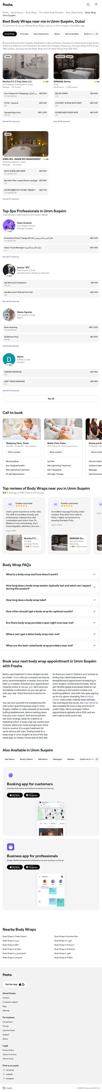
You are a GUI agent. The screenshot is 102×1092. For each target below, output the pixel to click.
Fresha (16, 677)
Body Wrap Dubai (74, 12)
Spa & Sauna (17, 12)
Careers (6, 998)
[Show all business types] (97, 759)
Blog (4, 1006)
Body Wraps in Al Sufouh (64, 949)
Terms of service (9, 1054)
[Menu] (96, 4)
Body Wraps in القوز (62, 953)
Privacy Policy (8, 1050)
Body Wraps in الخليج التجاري (14, 953)
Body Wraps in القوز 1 (63, 941)
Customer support (10, 1002)
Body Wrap (31, 12)
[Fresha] (8, 4)
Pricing (5, 1026)
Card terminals (9, 1030)
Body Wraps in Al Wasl (12, 949)
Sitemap (6, 1010)
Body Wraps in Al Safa (63, 957)
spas (10, 684)
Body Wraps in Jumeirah (12, 957)
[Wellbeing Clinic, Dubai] (22, 447)
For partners (8, 1022)
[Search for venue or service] (88, 4)
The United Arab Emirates (51, 12)
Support (6, 1035)
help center (90, 703)
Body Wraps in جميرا (11, 941)
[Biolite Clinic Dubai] (63, 447)
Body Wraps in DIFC (11, 945)
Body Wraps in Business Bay (66, 936)
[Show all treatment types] (97, 33)
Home (5, 12)
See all (51, 399)
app (30, 687)
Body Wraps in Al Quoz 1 (64, 945)
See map (80, 26)
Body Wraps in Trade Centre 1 (15, 936)
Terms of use (8, 1059)
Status (5, 1039)
